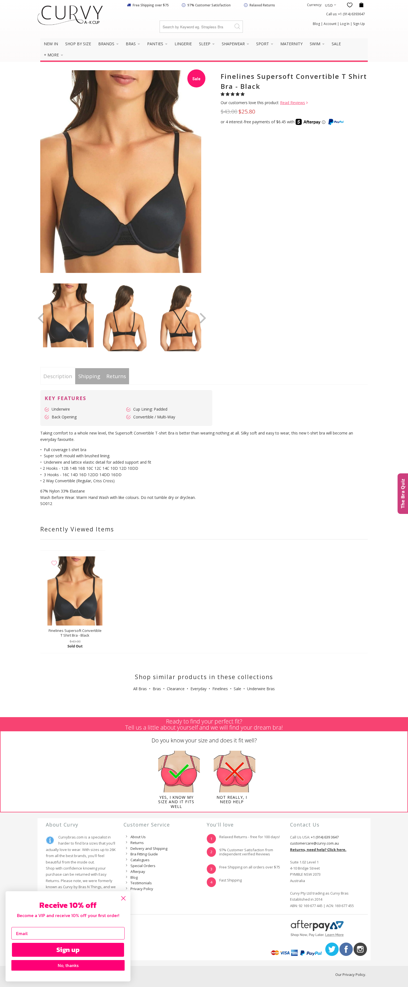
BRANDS (106, 43)
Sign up (68, 950)
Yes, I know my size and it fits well (176, 802)
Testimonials (141, 882)
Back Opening (64, 417)
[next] (202, 318)
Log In (344, 23)
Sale (237, 688)
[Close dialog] (123, 898)
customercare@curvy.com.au (314, 843)
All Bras (140, 688)
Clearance (176, 688)
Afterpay (137, 871)
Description (57, 376)
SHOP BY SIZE (78, 43)
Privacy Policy (141, 888)
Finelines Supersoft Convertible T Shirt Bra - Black (74, 591)
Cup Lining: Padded (150, 409)
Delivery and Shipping (148, 848)
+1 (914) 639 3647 (325, 837)
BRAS (131, 43)
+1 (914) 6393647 (351, 14)
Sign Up (359, 23)
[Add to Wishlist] (54, 563)
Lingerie (183, 43)
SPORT (263, 43)
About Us (138, 836)
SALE (336, 43)
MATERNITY (291, 43)
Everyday (198, 688)
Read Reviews (292, 102)
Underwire (61, 409)
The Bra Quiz (402, 493)
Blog (316, 23)
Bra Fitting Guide (144, 854)
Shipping (89, 376)
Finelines (220, 688)
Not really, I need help (231, 800)
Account (330, 23)
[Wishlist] (349, 4)
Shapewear (234, 43)
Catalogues (140, 859)
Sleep (205, 43)
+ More (52, 54)
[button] (233, 94)
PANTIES (155, 43)
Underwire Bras (261, 688)
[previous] (42, 318)
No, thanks (68, 965)
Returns (116, 376)
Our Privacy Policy (350, 974)
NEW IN (51, 43)
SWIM (315, 43)
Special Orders (142, 865)
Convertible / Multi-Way (154, 417)
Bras (157, 688)
